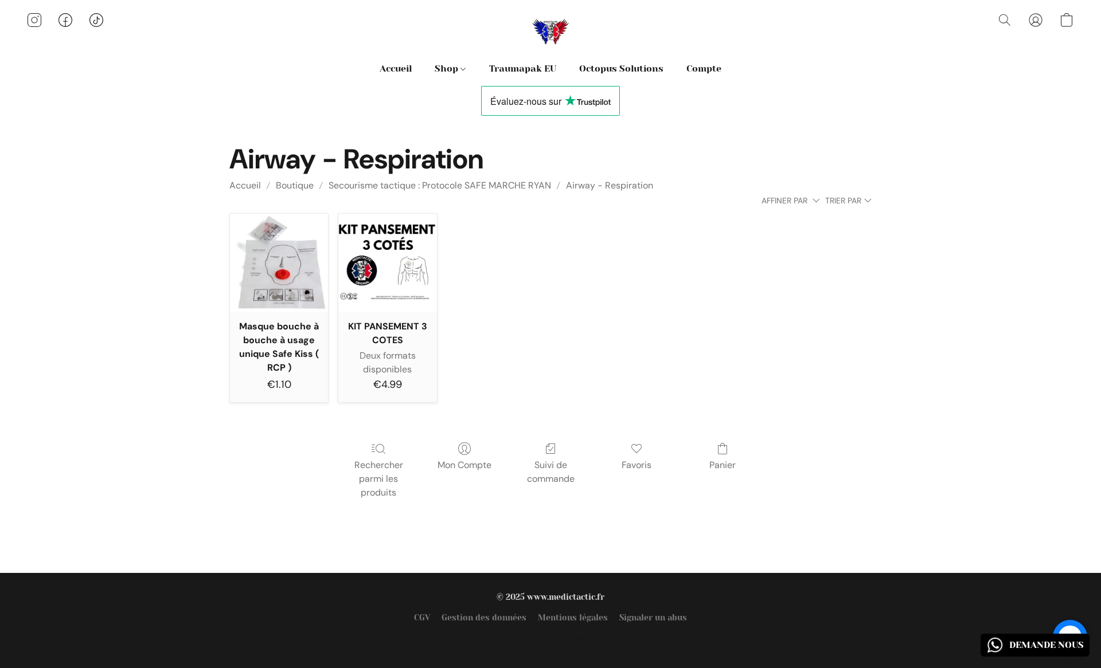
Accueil (396, 68)
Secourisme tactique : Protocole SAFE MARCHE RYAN (440, 185)
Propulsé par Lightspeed (551, 637)
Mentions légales (573, 617)
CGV (422, 617)
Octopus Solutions (621, 68)
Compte (703, 68)
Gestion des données (484, 617)
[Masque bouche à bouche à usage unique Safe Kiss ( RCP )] (279, 263)
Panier (722, 465)
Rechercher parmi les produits (378, 478)
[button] (550, 31)
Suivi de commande (551, 472)
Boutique (295, 185)
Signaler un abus (653, 617)
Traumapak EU (522, 68)
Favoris (636, 465)
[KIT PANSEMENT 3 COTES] (387, 263)
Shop (447, 68)
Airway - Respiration (609, 185)
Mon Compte (464, 465)
